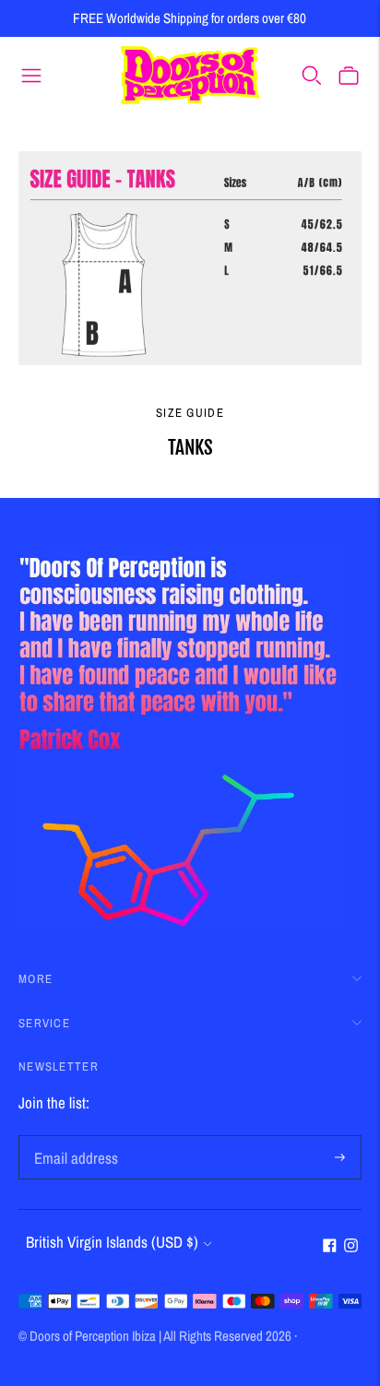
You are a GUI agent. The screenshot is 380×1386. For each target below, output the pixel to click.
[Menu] (31, 74)
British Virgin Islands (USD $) (112, 1241)
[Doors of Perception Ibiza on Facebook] (330, 1246)
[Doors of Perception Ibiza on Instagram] (351, 1246)
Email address (73, 1137)
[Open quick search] (312, 74)
